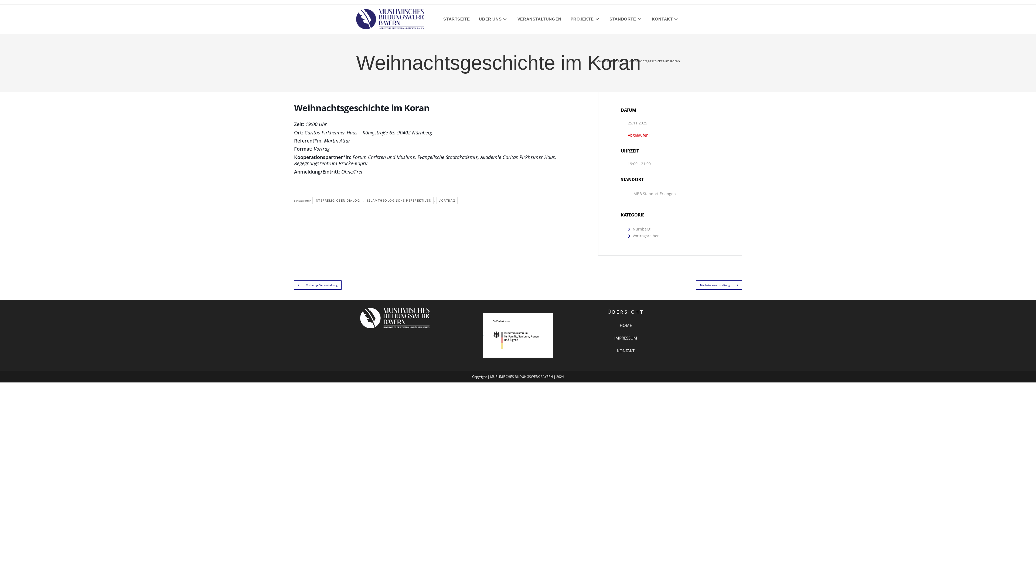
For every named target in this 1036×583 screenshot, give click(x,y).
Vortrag (447, 200)
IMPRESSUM (625, 338)
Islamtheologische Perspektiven (399, 200)
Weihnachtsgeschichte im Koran (654, 61)
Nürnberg (641, 229)
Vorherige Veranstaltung (322, 285)
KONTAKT (626, 350)
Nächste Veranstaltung (715, 285)
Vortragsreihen (646, 235)
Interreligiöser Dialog (337, 200)
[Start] (590, 61)
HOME (626, 325)
